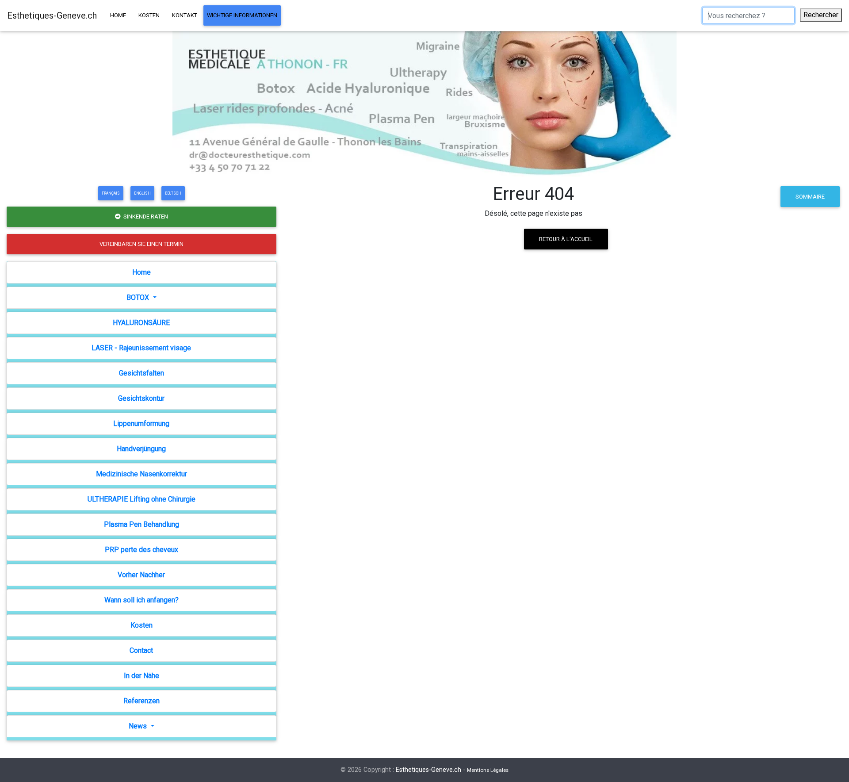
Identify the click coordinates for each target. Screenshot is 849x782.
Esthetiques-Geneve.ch (52, 15)
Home (118, 15)
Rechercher (820, 15)
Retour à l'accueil (566, 239)
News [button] (139, 726)
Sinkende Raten (145, 216)
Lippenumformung (141, 423)
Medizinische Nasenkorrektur (141, 474)
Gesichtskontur (141, 398)
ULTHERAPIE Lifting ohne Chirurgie (141, 499)
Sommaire (810, 196)
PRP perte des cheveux (141, 549)
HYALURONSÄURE (141, 322)
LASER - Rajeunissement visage (141, 348)
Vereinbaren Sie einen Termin (141, 244)
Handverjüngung (141, 449)
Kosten (149, 15)
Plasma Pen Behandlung (141, 524)
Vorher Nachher (141, 575)
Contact (141, 650)
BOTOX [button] (138, 297)
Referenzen (141, 701)
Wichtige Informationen (242, 15)
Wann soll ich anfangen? (141, 600)
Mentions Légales (488, 770)
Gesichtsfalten (141, 373)
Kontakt (184, 15)
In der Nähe (141, 675)
